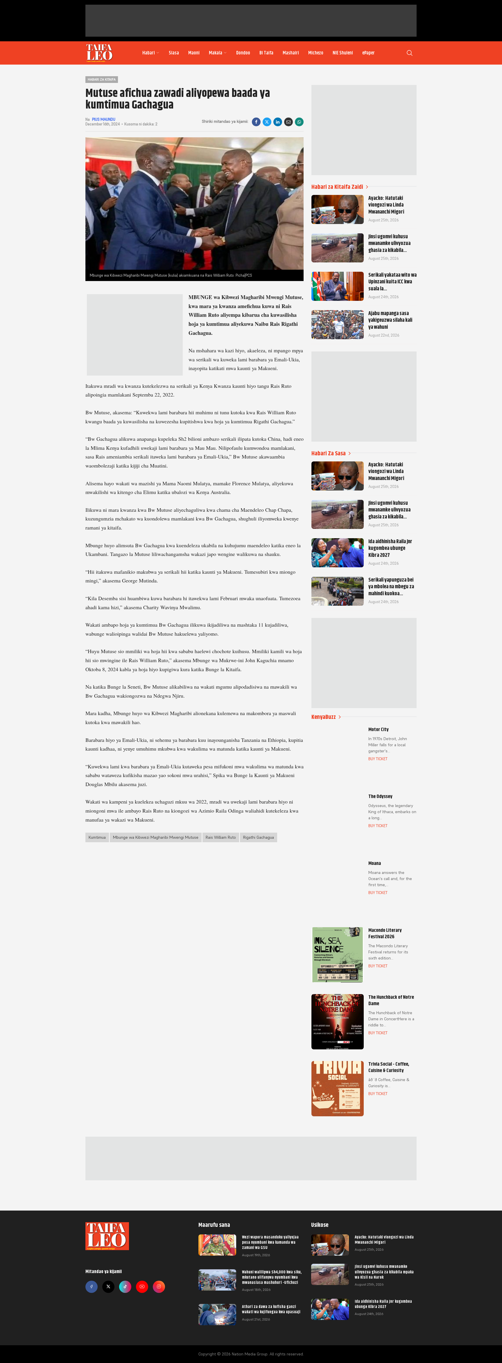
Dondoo (243, 53)
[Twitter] (108, 1286)
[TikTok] (125, 1287)
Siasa (174, 53)
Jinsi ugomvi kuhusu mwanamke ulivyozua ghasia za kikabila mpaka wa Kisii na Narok (384, 1271)
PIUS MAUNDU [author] (103, 119)
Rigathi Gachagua (258, 837)
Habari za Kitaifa (102, 79)
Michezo (315, 53)
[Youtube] (142, 1287)
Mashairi (291, 53)
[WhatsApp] (299, 122)
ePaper (368, 53)
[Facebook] (256, 122)
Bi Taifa (266, 53)
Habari (148, 53)
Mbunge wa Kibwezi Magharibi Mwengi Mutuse (155, 837)
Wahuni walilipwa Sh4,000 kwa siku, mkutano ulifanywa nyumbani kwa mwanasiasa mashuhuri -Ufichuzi (272, 1277)
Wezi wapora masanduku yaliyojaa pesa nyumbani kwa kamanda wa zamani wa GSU (270, 1242)
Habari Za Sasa (328, 453)
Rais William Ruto (221, 837)
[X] (267, 122)
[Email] (288, 122)
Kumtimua (97, 837)
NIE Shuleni (343, 53)
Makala (215, 53)
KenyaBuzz (323, 717)
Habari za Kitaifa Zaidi (337, 187)
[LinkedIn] (277, 122)
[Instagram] (159, 1286)
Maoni (194, 53)
